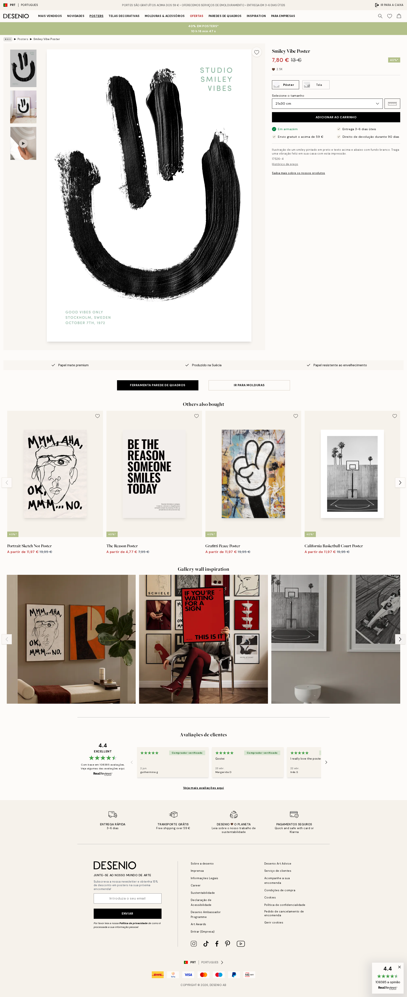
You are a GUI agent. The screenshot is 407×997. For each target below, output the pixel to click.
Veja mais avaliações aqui (203, 788)
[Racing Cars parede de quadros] (335, 639)
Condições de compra (279, 890)
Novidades (76, 16)
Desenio (216, 985)
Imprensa (197, 871)
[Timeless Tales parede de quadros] (203, 639)
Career (196, 885)
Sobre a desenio (202, 863)
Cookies (270, 897)
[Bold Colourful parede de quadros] (71, 639)
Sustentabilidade (203, 893)
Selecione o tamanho (288, 95)
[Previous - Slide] (7, 483)
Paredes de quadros (225, 16)
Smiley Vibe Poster (46, 39)
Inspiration (256, 16)
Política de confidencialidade (284, 905)
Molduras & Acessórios (165, 16)
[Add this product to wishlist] (257, 52)
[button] (392, 104)
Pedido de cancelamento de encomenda (284, 913)
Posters (96, 16)
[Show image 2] (23, 107)
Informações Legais (204, 878)
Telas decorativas (124, 16)
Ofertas (197, 16)
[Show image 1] (23, 68)
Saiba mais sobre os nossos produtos (298, 173)
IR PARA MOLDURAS (249, 385)
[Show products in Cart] (399, 16)
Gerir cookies (273, 922)
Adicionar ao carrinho (336, 117)
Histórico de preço (285, 164)
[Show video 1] (23, 143)
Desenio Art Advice (277, 863)
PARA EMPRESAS (283, 16)
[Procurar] (380, 16)
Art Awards (198, 924)
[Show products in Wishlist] (389, 16)
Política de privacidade (133, 923)
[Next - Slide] (400, 483)
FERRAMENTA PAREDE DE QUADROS (157, 385)
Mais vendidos (50, 16)
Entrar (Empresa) (203, 931)
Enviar (127, 913)
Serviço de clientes (277, 871)
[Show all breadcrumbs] (7, 39)
